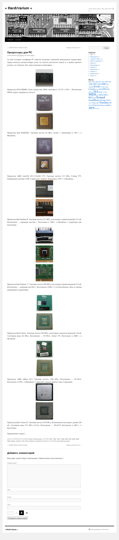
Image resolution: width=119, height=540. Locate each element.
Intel (26, 441)
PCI (91, 97)
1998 (62, 439)
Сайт (9, 504)
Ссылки (18, 40)
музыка (97, 108)
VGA (108, 100)
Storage (103, 100)
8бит (90, 82)
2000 (66, 439)
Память (92, 71)
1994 (106, 82)
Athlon (13, 441)
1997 (58, 439)
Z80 (110, 103)
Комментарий (12, 463)
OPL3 (106, 95)
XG (98, 103)
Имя (9, 490)
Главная (10, 40)
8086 (77, 439)
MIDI (92, 94)
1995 (109, 82)
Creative (92, 89)
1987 (93, 82)
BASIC (97, 86)
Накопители (93, 69)
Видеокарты (94, 57)
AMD (8, 441)
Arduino (91, 87)
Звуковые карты (95, 59)
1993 (103, 82)
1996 (90, 84)
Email (9, 497)
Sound (100, 97)
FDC (108, 89)
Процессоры (37, 439)
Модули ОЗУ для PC (74, 48)
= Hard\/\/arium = (18, 7)
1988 (96, 82)
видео (108, 105)
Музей (30, 439)
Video (94, 103)
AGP (107, 84)
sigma (32, 55)
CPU (23, 441)
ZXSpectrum (96, 105)
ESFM (100, 89)
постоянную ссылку (63, 441)
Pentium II (39, 441)
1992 (54, 439)
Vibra (90, 103)
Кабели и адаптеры (95, 61)
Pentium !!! (32, 441)
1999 (99, 84)
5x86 (73, 439)
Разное (92, 75)
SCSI (94, 98)
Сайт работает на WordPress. (100, 529)
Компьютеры (94, 65)
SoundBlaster (94, 100)
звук (92, 107)
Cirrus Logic (104, 87)
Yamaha (103, 102)
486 (70, 439)
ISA (96, 91)
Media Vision (103, 92)
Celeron (18, 441)
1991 (50, 439)
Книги (92, 63)
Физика (103, 105)
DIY (91, 54)
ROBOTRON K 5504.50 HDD (17, 48)
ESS (104, 89)
